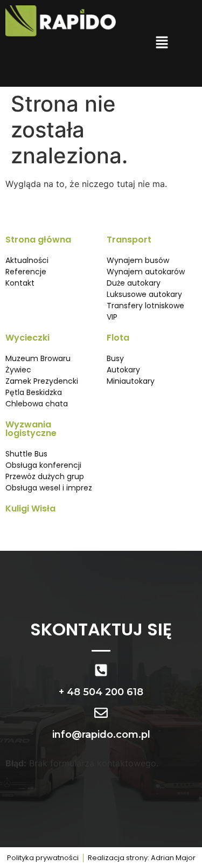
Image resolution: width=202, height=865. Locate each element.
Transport (129, 239)
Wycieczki (27, 337)
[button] (161, 43)
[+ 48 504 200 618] (101, 670)
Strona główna (38, 239)
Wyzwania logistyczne (31, 428)
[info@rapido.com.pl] (101, 712)
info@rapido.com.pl (101, 735)
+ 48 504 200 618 (101, 692)
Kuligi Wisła (30, 508)
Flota (118, 337)
